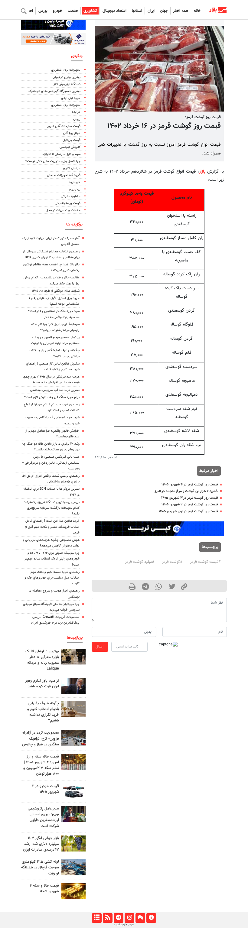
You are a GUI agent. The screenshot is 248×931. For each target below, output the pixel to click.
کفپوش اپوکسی (70, 147)
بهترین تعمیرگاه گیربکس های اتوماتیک (54, 91)
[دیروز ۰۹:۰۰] (73, 843)
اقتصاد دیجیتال (114, 11)
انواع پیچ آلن (71, 133)
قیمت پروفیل (71, 140)
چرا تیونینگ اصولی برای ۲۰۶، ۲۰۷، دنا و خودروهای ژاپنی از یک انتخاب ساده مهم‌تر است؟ (52, 558)
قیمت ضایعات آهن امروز (63, 126)
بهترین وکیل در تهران (66, 77)
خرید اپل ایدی (70, 98)
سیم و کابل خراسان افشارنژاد (61, 154)
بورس (42, 11)
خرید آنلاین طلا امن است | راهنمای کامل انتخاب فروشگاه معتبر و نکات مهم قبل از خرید (52, 526)
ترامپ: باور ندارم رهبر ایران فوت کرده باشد (42, 683)
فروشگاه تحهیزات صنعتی (63, 175)
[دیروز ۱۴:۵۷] (73, 762)
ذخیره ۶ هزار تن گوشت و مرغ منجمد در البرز (186, 491)
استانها (137, 11)
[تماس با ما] (140, 918)
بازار (202, 171)
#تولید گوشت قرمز (139, 562)
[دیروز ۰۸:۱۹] (73, 709)
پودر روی (74, 189)
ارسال (100, 647)
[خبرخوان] (107, 918)
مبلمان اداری (71, 168)
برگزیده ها (74, 224)
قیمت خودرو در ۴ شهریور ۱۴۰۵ (45, 789)
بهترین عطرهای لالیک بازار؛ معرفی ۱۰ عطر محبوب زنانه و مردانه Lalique (42, 660)
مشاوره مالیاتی (70, 196)
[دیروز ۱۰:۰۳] (73, 791)
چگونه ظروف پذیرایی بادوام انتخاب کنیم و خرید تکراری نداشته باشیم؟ (43, 712)
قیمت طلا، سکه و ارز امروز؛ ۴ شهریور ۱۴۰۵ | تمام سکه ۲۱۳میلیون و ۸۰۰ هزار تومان (41, 765)
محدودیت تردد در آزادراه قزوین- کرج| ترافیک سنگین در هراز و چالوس (40, 738)
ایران (151, 11)
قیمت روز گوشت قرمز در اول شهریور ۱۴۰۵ (188, 511)
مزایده (76, 112)
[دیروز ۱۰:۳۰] (73, 867)
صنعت (73, 11)
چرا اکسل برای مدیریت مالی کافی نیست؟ (52, 161)
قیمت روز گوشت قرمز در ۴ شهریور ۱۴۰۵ (190, 484)
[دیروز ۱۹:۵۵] (73, 814)
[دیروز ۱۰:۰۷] (73, 738)
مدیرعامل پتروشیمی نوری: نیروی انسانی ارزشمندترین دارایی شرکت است (43, 817)
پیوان (76, 119)
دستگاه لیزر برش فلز (67, 84)
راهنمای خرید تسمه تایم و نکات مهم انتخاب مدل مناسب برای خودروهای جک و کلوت (52, 577)
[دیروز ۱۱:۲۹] (73, 891)
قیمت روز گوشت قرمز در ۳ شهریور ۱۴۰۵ (189, 498)
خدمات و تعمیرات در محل (63, 210)
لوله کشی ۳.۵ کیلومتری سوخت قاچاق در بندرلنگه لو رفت (40, 867)
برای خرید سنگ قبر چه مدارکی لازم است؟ (52, 397)
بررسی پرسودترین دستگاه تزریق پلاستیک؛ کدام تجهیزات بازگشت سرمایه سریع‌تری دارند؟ (52, 508)
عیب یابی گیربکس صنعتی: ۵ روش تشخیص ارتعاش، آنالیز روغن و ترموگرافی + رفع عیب (51, 462)
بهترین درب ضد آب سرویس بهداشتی (55, 390)
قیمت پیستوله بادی (67, 203)
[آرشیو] (96, 918)
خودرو (57, 11)
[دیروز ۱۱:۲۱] (73, 657)
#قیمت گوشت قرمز (205, 562)
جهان (164, 11)
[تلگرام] (118, 918)
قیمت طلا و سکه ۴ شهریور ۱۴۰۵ (44, 888)
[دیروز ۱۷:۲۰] (73, 686)
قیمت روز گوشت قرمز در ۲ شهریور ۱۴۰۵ (190, 504)
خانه (197, 11)
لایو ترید (74, 182)
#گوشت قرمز (172, 562)
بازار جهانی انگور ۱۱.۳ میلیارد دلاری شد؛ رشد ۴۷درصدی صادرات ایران (41, 844)
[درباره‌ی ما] (151, 918)
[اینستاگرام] (129, 918)
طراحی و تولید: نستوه (124, 924)
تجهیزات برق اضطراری (65, 70)
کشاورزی (90, 11)
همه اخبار (180, 11)
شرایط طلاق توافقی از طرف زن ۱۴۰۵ (56, 291)
